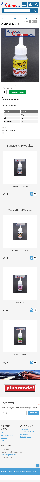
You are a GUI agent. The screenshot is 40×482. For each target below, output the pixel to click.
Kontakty (3, 440)
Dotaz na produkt (10, 128)
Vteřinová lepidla (22, 19)
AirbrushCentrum (6, 19)
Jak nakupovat (24, 434)
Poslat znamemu (10, 130)
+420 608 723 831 (6, 457)
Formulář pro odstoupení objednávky (27, 430)
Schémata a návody (7, 435)
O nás (2, 432)
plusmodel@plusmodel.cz (8, 455)
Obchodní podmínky (26, 437)
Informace (4, 438)
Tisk (6, 133)
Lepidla (14, 19)
